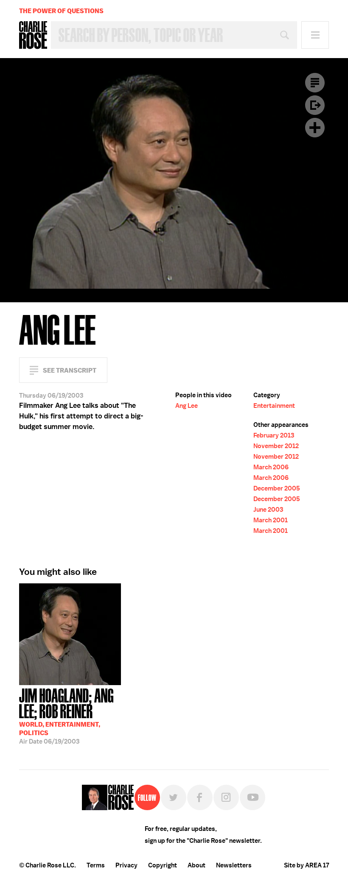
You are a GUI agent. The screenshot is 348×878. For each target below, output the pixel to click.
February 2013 (273, 435)
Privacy (126, 865)
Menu (315, 35)
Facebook (200, 797)
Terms (96, 865)
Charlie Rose (33, 35)
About (196, 865)
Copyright (162, 865)
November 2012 (276, 446)
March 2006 (271, 467)
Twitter (173, 797)
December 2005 (276, 488)
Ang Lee (186, 405)
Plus (315, 127)
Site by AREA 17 (306, 865)
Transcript (315, 82)
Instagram (226, 797)
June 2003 (268, 509)
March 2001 (270, 520)
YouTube (252, 797)
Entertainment (274, 405)
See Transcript (69, 370)
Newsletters (234, 865)
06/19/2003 (66, 715)
